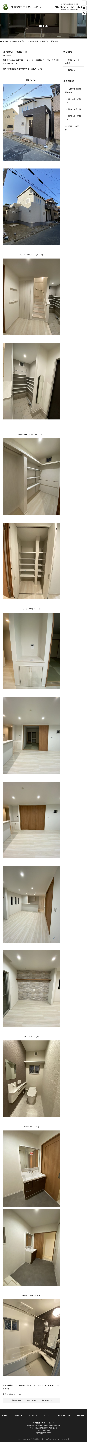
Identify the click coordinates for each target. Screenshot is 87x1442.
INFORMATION (63, 1415)
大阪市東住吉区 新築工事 (74, 91)
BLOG (14, 41)
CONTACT (81, 1415)
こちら (18, 1394)
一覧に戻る (31, 1400)
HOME (5, 41)
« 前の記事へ (16, 1400)
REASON (18, 1415)
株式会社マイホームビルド (43, 1422)
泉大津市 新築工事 (73, 101)
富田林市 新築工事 (73, 118)
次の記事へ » (46, 1400)
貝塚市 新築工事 (73, 128)
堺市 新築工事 (75, 109)
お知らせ (71, 69)
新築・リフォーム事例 (29, 41)
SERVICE (33, 1415)
